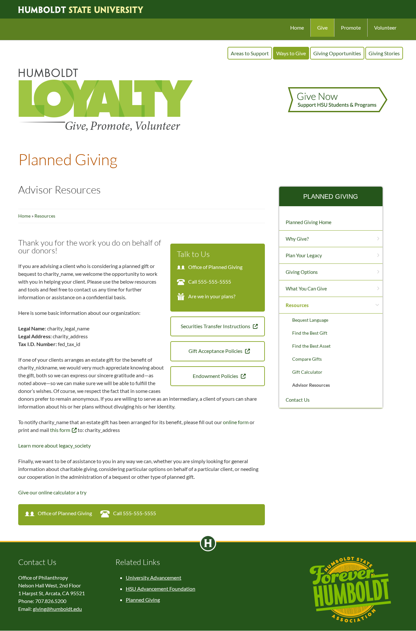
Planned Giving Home (309, 222)
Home (297, 27)
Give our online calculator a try (52, 492)
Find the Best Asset (311, 346)
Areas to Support (250, 53)
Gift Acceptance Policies (215, 351)
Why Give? (297, 239)
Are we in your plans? (211, 296)
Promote (351, 27)
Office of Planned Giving (215, 267)
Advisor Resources (311, 385)
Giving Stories (384, 53)
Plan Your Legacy (304, 255)
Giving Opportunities (337, 53)
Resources (44, 216)
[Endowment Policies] (191, 376)
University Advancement (153, 577)
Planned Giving (330, 196)
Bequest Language (310, 320)
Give (322, 27)
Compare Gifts (307, 359)
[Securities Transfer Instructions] (179, 326)
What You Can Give (306, 288)
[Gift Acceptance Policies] (186, 351)
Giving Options (302, 272)
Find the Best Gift (309, 333)
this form (60, 430)
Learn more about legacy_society (54, 445)
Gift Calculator (307, 372)
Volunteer (385, 27)
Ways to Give (291, 53)
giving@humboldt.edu (57, 609)
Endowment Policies (216, 376)
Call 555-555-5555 (209, 281)
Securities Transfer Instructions (216, 326)
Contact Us (298, 400)
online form (236, 422)
